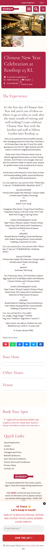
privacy (30, 545)
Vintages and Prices (12, 452)
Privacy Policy (10, 465)
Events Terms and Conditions (17, 462)
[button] (29, 9)
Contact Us (9, 468)
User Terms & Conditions (15, 459)
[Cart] (43, 9)
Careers (7, 446)
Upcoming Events (12, 442)
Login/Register (27, 2)
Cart (42, 2)
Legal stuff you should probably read (22, 419)
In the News (9, 449)
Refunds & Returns (12, 455)
